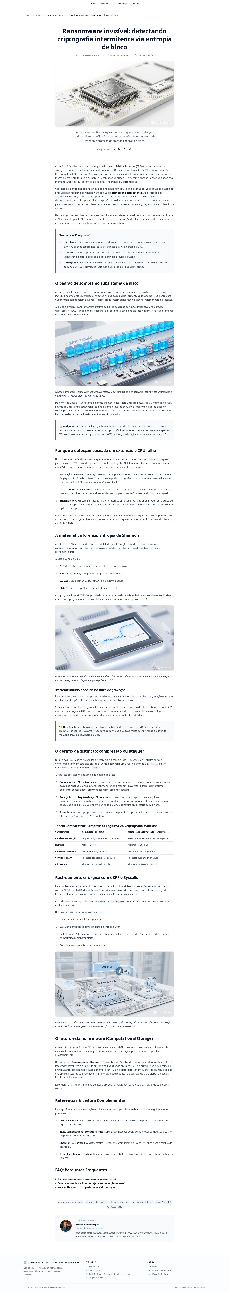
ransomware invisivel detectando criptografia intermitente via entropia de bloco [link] (82, 15)
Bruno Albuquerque (119, 55)
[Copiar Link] (130, 149)
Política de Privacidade (183, 1288)
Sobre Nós (152, 1266)
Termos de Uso (199, 1288)
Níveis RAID (105, 3)
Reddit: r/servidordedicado (159, 1270)
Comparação (122, 3)
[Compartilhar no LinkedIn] (119, 149)
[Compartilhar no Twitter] (114, 149)
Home (28, 15)
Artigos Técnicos (95, 1277)
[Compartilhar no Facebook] (124, 149)
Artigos (136, 3)
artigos (39, 15)
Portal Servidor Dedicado (158, 1274)
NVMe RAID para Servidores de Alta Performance (110, 1274)
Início (92, 3)
